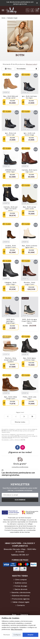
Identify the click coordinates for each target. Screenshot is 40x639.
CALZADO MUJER (7, 437)
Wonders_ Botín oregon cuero (29, 283)
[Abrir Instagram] (22, 447)
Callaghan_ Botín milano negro (10, 283)
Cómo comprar (21, 579)
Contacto (21, 605)
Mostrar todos (31, 64)
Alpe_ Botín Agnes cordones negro (29, 359)
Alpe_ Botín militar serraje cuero (10, 398)
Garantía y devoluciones (20, 592)
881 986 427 (24, 555)
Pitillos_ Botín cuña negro (29, 398)
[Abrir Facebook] (17, 447)
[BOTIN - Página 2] (24, 417)
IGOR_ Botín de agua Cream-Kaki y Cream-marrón (29, 321)
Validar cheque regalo (20, 602)
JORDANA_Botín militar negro (10, 171)
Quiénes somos (21, 583)
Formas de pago (21, 586)
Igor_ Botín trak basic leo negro (29, 97)
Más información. (17, 629)
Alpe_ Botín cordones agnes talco (29, 246)
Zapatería (24, 614)
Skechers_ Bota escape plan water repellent (10, 360)
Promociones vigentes (21, 599)
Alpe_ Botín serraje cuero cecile (29, 208)
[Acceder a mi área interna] (32, 10)
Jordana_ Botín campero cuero (10, 246)
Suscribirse (20, 500)
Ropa (14, 614)
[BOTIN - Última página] (32, 417)
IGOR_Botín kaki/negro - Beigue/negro (10, 321)
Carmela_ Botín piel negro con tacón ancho (10, 208)
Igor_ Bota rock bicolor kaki (10, 134)
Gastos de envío (21, 589)
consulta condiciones (20, 467)
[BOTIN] (7, 417)
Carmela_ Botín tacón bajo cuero (29, 171)
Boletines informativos (21, 596)
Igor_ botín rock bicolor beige (29, 134)
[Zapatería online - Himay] (11, 10)
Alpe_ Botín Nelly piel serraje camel (10, 97)
